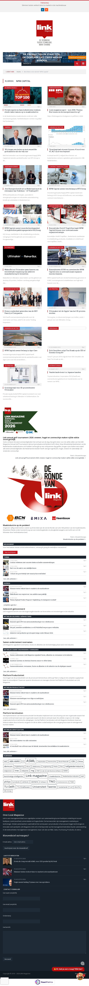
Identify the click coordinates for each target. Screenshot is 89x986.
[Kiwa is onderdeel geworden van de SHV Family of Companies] (22, 298)
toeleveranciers (63, 782)
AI (23, 761)
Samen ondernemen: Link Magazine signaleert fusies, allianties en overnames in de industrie (41, 655)
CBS (73, 761)
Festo (56, 766)
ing (32, 770)
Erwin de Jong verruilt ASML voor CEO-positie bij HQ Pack (35, 861)
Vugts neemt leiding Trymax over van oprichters (32, 882)
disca (28, 766)
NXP (82, 776)
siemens (34, 782)
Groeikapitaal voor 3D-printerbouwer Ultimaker (20, 389)
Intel (38, 771)
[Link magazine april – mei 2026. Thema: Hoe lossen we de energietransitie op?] (66, 96)
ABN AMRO (15, 761)
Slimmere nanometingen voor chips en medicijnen (27, 698)
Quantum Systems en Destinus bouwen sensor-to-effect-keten (31, 660)
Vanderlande (63, 787)
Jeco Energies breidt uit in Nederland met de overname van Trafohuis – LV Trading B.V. (23, 190)
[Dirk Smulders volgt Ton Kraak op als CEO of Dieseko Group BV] (66, 337)
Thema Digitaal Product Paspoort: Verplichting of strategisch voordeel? (33, 600)
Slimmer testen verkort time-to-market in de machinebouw (44, 5)
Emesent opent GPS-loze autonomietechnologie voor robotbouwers (32, 622)
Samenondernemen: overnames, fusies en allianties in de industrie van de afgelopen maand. (41, 666)
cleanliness (9, 206)
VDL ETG (77, 787)
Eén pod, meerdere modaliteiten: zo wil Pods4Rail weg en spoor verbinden (34, 627)
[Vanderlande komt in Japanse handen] (66, 366)
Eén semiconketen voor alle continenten (23, 740)
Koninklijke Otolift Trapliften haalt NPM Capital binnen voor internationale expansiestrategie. (66, 230)
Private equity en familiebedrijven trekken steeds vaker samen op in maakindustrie (23, 111)
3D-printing (9, 247)
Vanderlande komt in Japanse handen (65, 372)
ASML (30, 761)
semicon (25, 782)
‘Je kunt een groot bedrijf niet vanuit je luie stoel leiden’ (28, 573)
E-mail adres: (7, 842)
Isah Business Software (54, 771)
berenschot (52, 762)
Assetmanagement (11, 167)
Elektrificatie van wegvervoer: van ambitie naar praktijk (28, 594)
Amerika (8, 127)
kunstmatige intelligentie (13, 776)
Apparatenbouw (55, 206)
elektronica (36, 766)
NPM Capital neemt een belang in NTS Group (67, 189)
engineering (47, 767)
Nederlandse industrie (71, 776)
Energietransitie (55, 88)
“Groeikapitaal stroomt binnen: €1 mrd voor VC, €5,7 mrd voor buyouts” (67, 150)
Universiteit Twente (44, 786)
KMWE (65, 771)
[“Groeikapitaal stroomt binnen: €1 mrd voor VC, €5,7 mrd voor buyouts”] (66, 136)
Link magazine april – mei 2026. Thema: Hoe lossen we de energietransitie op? (66, 111)
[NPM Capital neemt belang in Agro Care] (22, 337)
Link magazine (36, 776)
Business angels (10, 88)
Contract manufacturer (58, 167)
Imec (17, 770)
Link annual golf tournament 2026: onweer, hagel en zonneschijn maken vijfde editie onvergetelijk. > (50, 458)
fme (61, 767)
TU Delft (9, 787)
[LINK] (44, 31)
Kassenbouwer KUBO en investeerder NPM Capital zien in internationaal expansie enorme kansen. (66, 271)
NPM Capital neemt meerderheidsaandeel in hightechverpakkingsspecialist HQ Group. (23, 229)
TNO (52, 781)
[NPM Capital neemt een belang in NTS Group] (66, 175)
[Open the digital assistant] (80, 976)
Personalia (53, 328)
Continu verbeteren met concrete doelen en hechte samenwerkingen (32, 562)
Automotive (42, 762)
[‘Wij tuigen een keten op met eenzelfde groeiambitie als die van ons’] (22, 136)
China (80, 761)
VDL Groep (8, 791)
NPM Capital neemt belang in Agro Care (21, 350)
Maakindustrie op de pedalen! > (74, 539)
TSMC (72, 782)
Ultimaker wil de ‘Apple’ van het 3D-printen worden (67, 312)
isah (43, 771)
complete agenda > (10, 605)
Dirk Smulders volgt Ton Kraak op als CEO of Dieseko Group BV (67, 351)
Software (43, 782)
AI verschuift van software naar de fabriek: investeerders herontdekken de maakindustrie (39, 746)
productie (16, 782)
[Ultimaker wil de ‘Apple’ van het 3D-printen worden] (66, 298)
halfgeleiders (8, 771)
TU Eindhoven (23, 787)
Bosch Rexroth (64, 762)
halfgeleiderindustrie (74, 766)
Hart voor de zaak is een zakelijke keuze (23, 568)
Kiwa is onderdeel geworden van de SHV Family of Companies (21, 312)
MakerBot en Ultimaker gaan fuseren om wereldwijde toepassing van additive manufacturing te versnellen (22, 271)
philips (7, 781)
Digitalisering (19, 767)
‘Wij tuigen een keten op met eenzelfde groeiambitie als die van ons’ (21, 150)
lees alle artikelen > (10, 579)
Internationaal (55, 366)
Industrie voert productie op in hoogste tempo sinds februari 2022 (31, 633)
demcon (8, 766)
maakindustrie (54, 776)
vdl (71, 787)
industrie (25, 770)
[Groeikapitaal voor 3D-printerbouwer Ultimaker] (22, 374)
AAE (5, 761)
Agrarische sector (56, 127)
